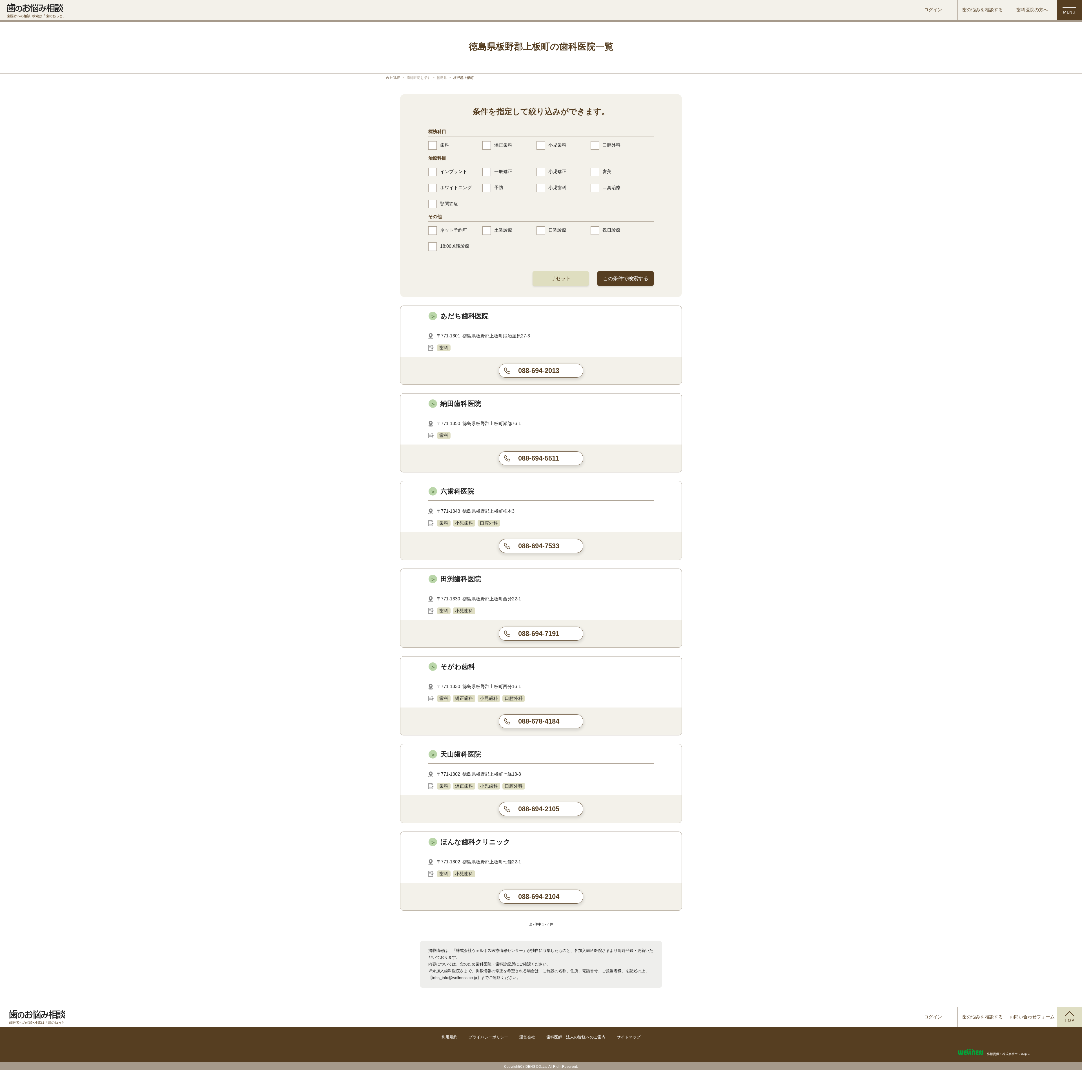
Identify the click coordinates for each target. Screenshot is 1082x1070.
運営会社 (527, 1037)
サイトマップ (628, 1037)
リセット (561, 278)
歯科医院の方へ (1032, 9)
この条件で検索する (625, 278)
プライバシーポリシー (488, 1037)
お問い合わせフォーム (1032, 1016)
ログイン (933, 9)
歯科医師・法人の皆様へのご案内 (576, 1037)
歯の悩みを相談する (982, 9)
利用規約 (449, 1037)
